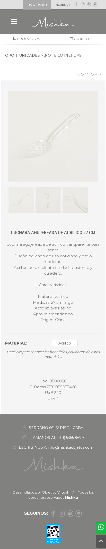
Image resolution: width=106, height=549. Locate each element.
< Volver (89, 75)
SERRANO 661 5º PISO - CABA (55, 427)
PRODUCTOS (28, 39)
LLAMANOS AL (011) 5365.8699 (55, 437)
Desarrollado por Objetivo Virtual (40, 492)
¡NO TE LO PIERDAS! (63, 55)
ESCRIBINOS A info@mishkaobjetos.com (55, 447)
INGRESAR (62, 4)
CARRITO (81, 39)
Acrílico (64, 343)
